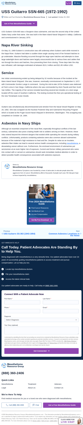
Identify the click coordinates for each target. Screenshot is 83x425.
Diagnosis (7, 316)
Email (45, 307)
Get (40, 351)
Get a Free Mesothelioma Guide (62, 405)
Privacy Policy (43, 343)
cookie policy (53, 421)
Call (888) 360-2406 (16, 405)
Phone (7, 307)
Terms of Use (53, 343)
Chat (37, 405)
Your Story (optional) (11, 325)
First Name (8, 299)
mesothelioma (72, 143)
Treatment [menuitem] (32, 384)
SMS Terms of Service (70, 341)
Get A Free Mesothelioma (18, 24)
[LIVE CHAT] (70, 421)
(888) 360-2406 (51, 286)
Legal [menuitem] (4, 388)
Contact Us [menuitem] (58, 388)
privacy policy (37, 421)
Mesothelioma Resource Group (9, 3)
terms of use (45, 421)
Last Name (47, 299)
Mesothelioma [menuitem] (7, 384)
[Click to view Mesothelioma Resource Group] (7, 167)
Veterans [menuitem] (57, 384)
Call (69, 3)
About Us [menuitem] (31, 388)
